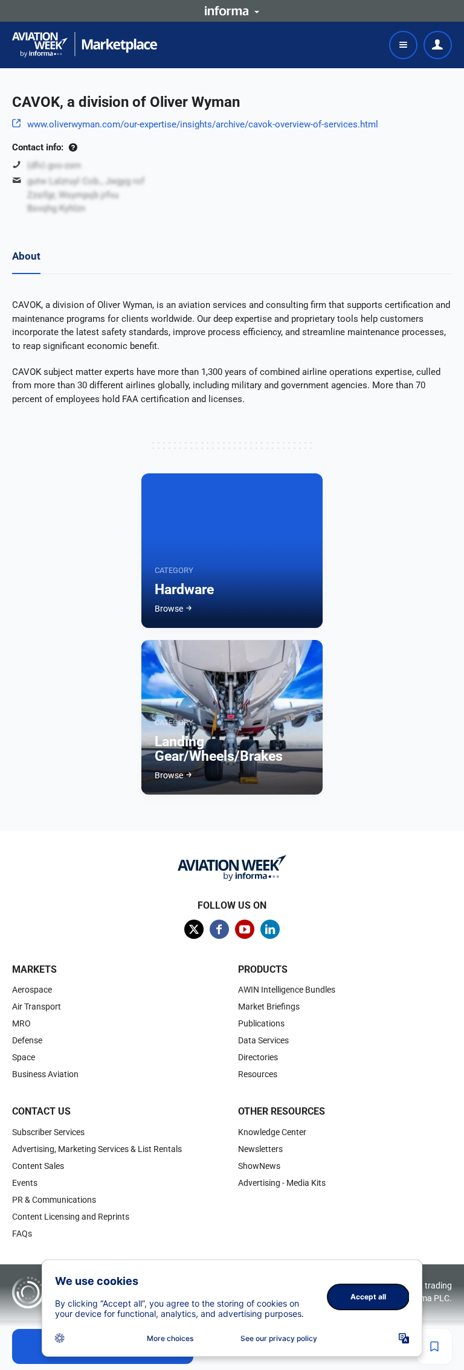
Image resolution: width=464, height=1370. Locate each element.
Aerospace (32, 989)
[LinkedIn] (270, 929)
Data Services (263, 1040)
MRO (21, 1023)
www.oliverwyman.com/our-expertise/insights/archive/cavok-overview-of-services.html (202, 124)
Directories (258, 1057)
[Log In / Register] (438, 45)
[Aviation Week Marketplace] (84, 44)
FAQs (22, 1233)
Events (24, 1183)
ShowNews (259, 1166)
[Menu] (403, 45)
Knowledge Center (272, 1132)
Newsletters (260, 1149)
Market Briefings (269, 1006)
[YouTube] (244, 929)
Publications (261, 1023)
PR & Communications (54, 1200)
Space (23, 1057)
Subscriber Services (48, 1132)
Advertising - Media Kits (282, 1183)
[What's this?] (72, 147)
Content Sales (38, 1166)
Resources (257, 1074)
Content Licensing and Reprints (70, 1216)
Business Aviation (45, 1074)
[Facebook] (219, 929)
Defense (27, 1040)
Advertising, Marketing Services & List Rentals (97, 1149)
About (26, 256)
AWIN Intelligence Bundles (286, 989)
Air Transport (36, 1006)
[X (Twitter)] (194, 929)
